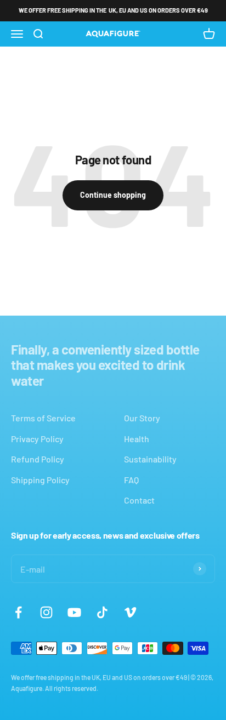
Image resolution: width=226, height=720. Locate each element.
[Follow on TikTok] (102, 612)
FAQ (131, 480)
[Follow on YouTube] (74, 612)
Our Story (142, 418)
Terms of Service (43, 418)
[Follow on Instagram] (46, 612)
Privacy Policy (37, 438)
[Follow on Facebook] (18, 612)
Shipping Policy (40, 480)
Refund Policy (37, 459)
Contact (139, 500)
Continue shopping (113, 194)
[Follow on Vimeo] (130, 612)
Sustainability (150, 459)
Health (136, 438)
